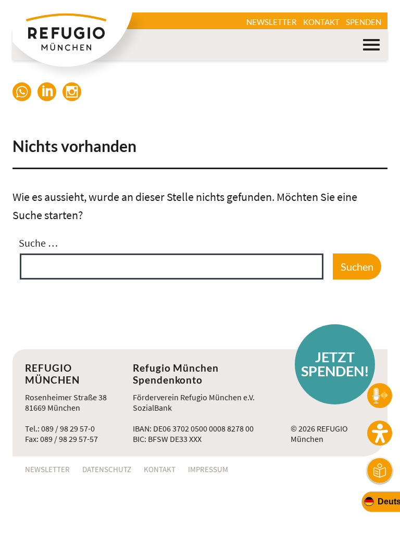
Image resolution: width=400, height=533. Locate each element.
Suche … (38, 242)
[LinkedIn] (50, 93)
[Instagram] (75, 93)
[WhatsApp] (25, 93)
